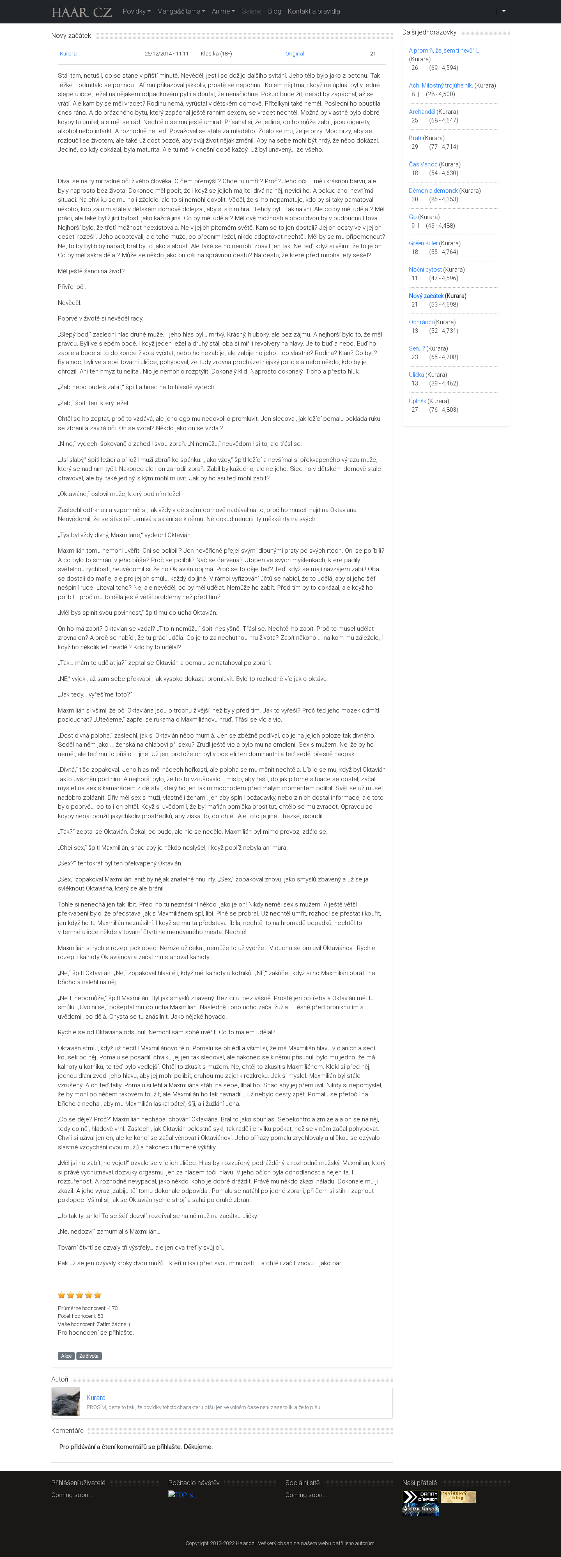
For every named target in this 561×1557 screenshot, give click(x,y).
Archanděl (422, 111)
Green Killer (423, 243)
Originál (294, 54)
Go (413, 217)
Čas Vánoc (423, 164)
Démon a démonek (433, 190)
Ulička (416, 374)
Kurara (68, 54)
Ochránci (421, 322)
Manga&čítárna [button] (178, 11)
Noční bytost (425, 269)
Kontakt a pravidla (314, 11)
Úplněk (417, 401)
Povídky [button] (134, 11)
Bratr (415, 138)
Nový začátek (426, 296)
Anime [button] (221, 11)
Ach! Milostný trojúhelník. (441, 85)
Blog (274, 11)
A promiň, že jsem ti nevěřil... (445, 50)
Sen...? (417, 348)
